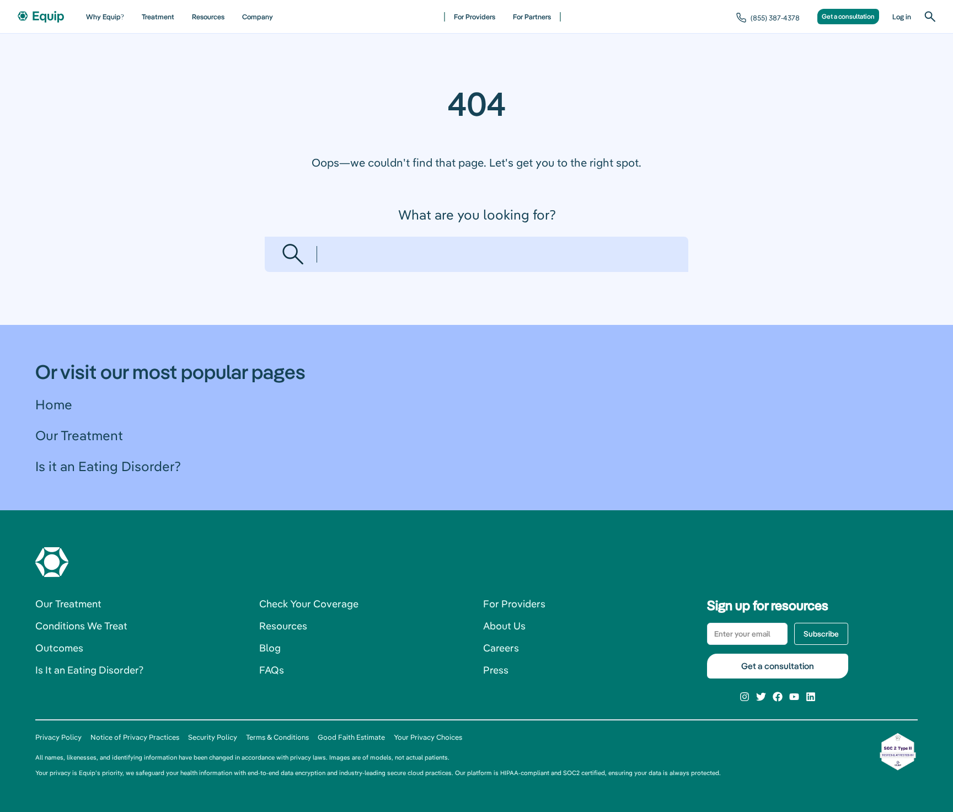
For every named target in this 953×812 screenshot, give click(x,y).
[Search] (929, 16)
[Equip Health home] (41, 17)
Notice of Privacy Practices (134, 737)
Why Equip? (105, 16)
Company (257, 16)
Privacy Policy (58, 737)
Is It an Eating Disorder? (89, 670)
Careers (501, 648)
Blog (270, 648)
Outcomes (59, 648)
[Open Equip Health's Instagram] (744, 697)
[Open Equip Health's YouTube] (794, 697)
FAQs (271, 670)
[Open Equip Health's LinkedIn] (811, 697)
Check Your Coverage (308, 603)
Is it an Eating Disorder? (107, 466)
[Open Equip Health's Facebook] (778, 697)
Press (495, 670)
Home (53, 404)
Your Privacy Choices (428, 737)
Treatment (158, 16)
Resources (208, 16)
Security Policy (212, 737)
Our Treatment (79, 435)
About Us (504, 625)
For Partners (532, 16)
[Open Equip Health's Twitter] (761, 697)
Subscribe (821, 634)
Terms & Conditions (277, 737)
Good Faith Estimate (351, 737)
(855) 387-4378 (775, 17)
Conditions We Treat (81, 625)
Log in (901, 16)
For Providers (474, 16)
